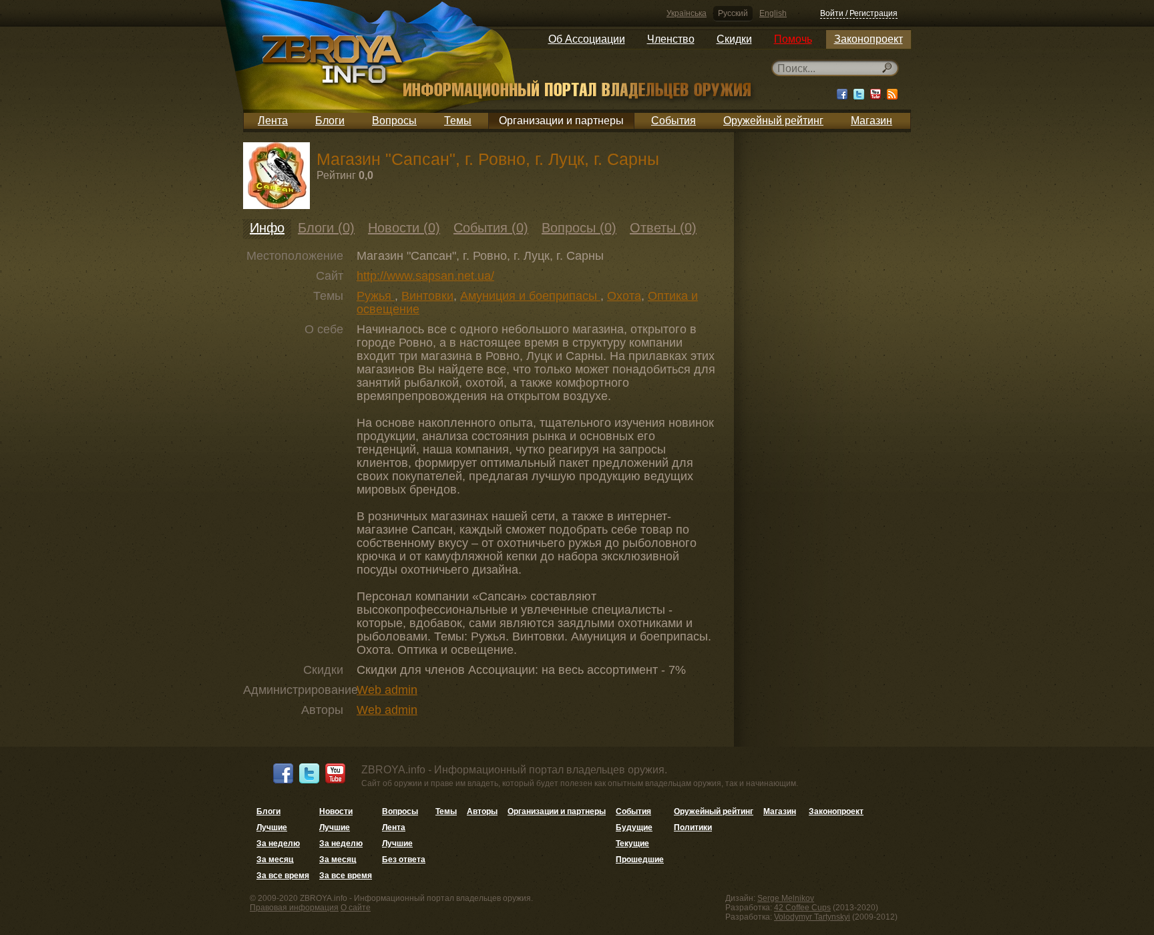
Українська (686, 13)
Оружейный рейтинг (773, 120)
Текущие (632, 843)
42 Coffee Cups (802, 907)
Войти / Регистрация (859, 13)
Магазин (871, 120)
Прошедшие (640, 859)
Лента (273, 120)
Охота (624, 296)
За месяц (274, 859)
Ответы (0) (663, 227)
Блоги (330, 120)
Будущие (634, 827)
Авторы (482, 811)
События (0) (490, 227)
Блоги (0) (326, 227)
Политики (693, 827)
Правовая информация (294, 907)
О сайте (356, 907)
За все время (282, 875)
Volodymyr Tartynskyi (812, 917)
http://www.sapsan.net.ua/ (425, 276)
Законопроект (868, 39)
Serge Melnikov (785, 898)
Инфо (267, 227)
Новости (336, 811)
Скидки (734, 39)
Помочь (793, 39)
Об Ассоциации (586, 39)
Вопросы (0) (579, 227)
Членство (671, 39)
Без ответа (403, 859)
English (773, 13)
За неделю (278, 843)
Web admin (387, 690)
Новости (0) (404, 227)
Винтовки (427, 296)
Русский (733, 13)
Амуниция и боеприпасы (530, 296)
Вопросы (394, 120)
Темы (457, 120)
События (673, 120)
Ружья (376, 296)
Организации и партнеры (561, 120)
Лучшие (271, 827)
